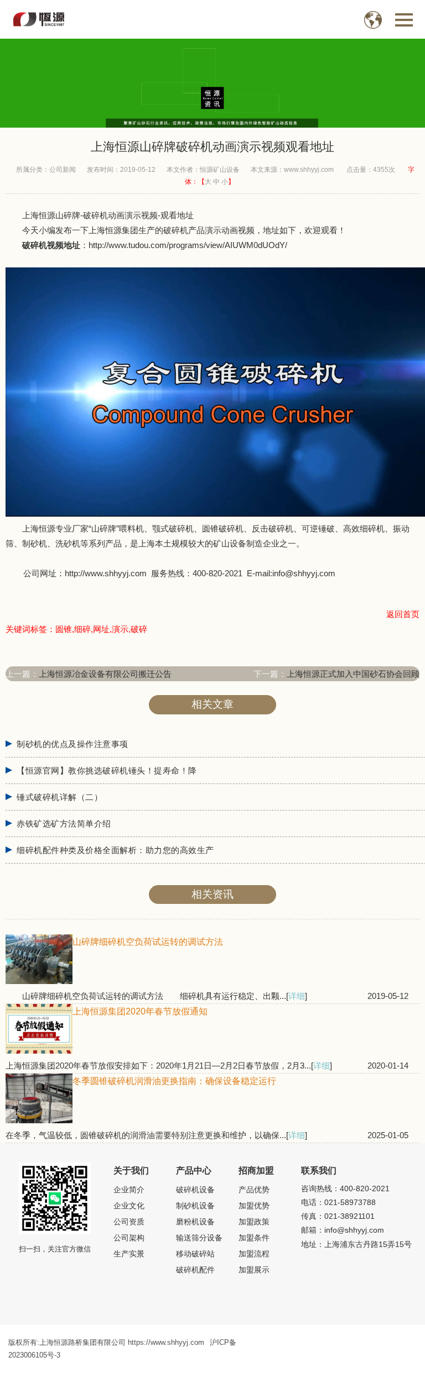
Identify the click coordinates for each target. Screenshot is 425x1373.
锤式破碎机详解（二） (59, 797)
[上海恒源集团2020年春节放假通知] (39, 1050)
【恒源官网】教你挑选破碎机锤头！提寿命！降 (107, 770)
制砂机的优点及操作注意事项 (72, 744)
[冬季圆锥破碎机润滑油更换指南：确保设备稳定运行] (39, 1120)
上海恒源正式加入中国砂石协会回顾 (353, 673)
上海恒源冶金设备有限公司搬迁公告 (105, 673)
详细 (296, 996)
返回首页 (402, 614)
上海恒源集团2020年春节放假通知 (140, 1011)
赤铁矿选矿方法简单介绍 (64, 823)
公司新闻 (62, 169)
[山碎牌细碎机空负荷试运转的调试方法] (39, 981)
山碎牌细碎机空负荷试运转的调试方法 (147, 941)
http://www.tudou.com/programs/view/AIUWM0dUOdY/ (188, 245)
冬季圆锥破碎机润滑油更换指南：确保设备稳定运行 (174, 1081)
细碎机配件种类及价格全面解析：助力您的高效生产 (115, 850)
